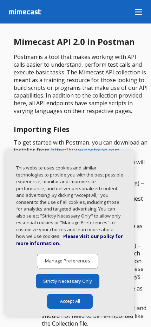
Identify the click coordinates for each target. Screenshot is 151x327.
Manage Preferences (67, 261)
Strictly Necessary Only (67, 281)
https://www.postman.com (85, 150)
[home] (47, 11)
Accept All (70, 301)
